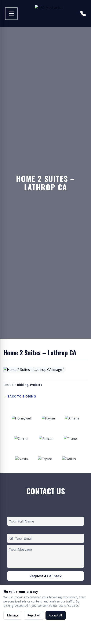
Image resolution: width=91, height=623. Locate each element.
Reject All (33, 615)
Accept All (55, 615)
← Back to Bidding (19, 396)
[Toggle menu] (11, 13)
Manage (12, 615)
